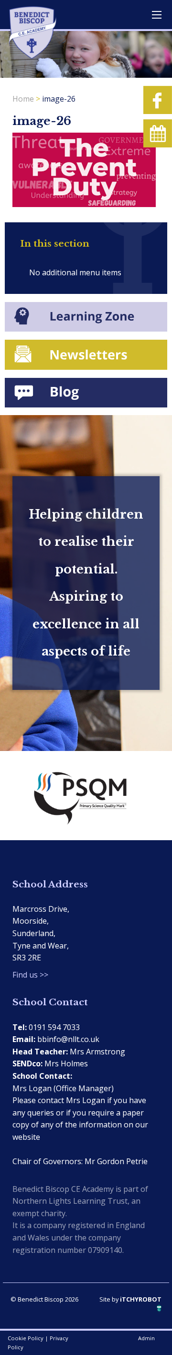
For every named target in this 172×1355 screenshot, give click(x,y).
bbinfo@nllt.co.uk (68, 1039)
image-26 (58, 99)
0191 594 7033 (54, 1027)
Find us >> (30, 974)
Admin (146, 1338)
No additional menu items (75, 272)
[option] (86, 795)
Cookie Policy (25, 1338)
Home (23, 99)
